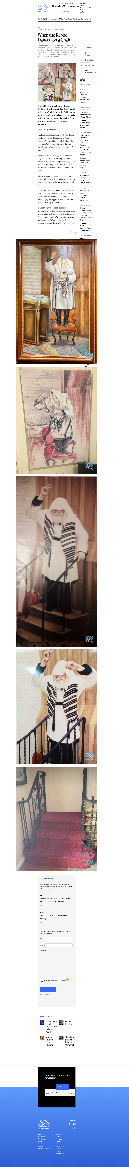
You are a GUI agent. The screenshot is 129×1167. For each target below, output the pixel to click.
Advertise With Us (44, 1149)
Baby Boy (83, 90)
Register (47, 994)
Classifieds (76, 19)
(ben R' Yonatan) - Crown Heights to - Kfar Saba (85, 214)
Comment (43, 951)
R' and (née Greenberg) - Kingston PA (84, 195)
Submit (83, 19)
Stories (58, 1151)
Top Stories (42, 1139)
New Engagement (85, 107)
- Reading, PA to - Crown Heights (85, 113)
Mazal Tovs (68, 19)
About (89, 19)
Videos (58, 1149)
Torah (40, 19)
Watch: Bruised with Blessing (49, 1040)
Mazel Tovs (60, 1146)
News (39, 27)
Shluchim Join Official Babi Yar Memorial (70, 1040)
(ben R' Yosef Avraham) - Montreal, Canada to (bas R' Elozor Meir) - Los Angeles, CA (85, 145)
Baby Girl (83, 173)
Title (41, 939)
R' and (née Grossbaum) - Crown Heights (85, 97)
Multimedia (41, 1137)
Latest (58, 1134)
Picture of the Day (69, 1023)
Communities (53, 19)
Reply (41, 905)
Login (41, 994)
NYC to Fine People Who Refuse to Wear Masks (51, 1026)
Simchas (40, 1146)
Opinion (45, 19)
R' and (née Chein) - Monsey (85, 179)
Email (42, 945)
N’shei (61, 19)
